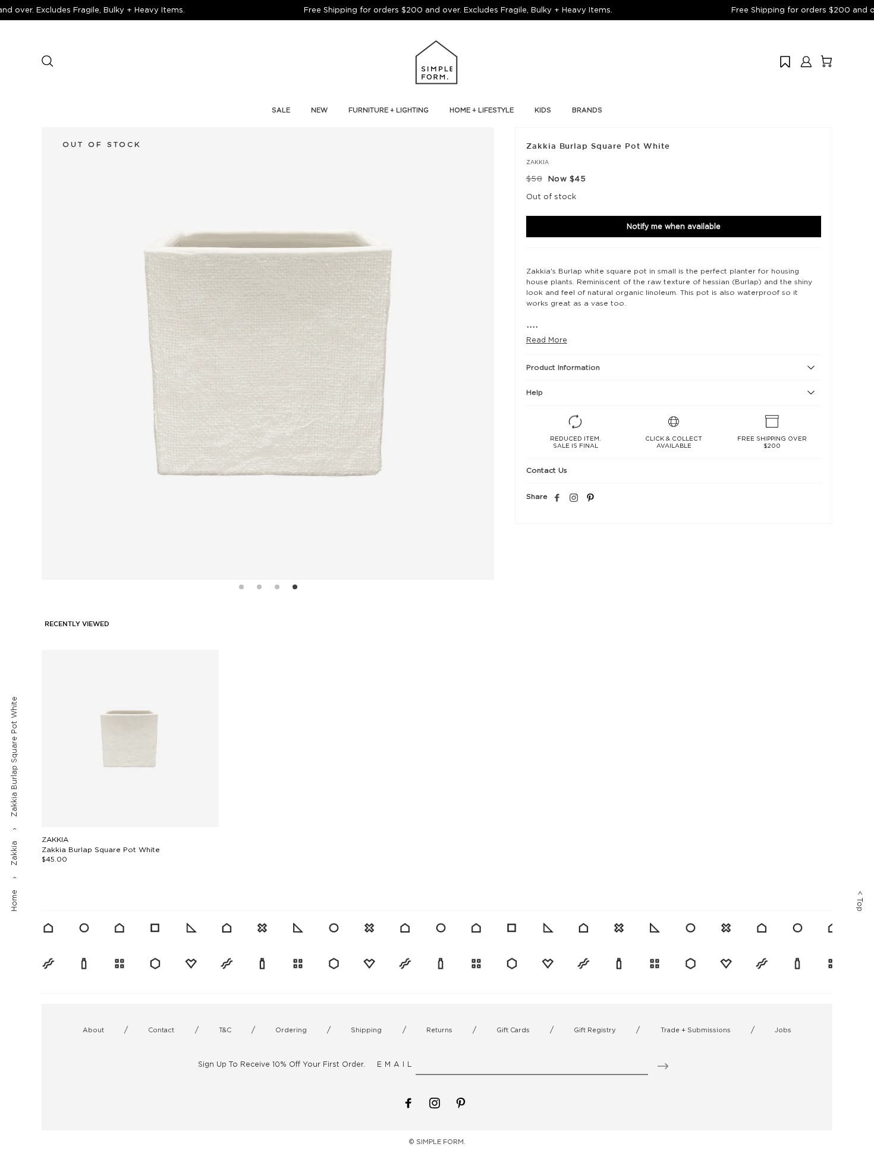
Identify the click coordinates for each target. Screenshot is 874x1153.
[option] (268, 353)
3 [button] (277, 589)
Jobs (783, 1030)
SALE (281, 110)
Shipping (366, 1030)
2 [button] (259, 589)
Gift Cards (513, 1030)
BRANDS (587, 110)
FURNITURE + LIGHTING (388, 110)
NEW (319, 110)
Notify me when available (674, 226)
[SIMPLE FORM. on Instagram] (574, 498)
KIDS (543, 110)
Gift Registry (595, 1030)
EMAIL (395, 1064)
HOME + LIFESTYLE (481, 110)
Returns (439, 1030)
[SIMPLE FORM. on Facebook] (408, 1102)
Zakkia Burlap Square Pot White (101, 849)
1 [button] (241, 589)
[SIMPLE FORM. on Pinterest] (460, 1102)
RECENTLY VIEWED (77, 624)
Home (14, 901)
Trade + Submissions (696, 1030)
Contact (161, 1030)
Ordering (291, 1030)
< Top (860, 901)
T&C (225, 1030)
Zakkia (14, 853)
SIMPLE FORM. (441, 1142)
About (93, 1030)
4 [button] (295, 589)
